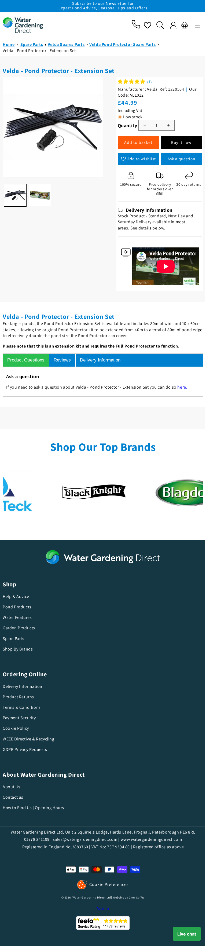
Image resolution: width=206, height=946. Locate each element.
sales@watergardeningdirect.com (83, 839)
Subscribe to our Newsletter (99, 3)
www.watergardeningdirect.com (149, 839)
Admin (101, 908)
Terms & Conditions (22, 707)
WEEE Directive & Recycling (28, 739)
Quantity (125, 126)
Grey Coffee (135, 897)
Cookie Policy (16, 728)
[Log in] (169, 25)
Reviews (62, 360)
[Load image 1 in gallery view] (15, 194)
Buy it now (178, 143)
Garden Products (19, 628)
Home (8, 45)
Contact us (13, 797)
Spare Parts (31, 45)
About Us (11, 787)
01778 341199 (34, 839)
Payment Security (19, 718)
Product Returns (18, 697)
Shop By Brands (18, 649)
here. (182, 387)
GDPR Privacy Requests (25, 749)
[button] (193, 25)
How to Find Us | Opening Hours (33, 807)
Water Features (17, 617)
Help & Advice (16, 596)
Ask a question (178, 159)
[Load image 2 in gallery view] (39, 194)
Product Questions (26, 360)
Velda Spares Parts (66, 45)
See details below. (145, 229)
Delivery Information (100, 360)
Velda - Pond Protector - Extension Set (39, 51)
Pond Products (17, 607)
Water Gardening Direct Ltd (89, 897)
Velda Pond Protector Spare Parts (122, 45)
